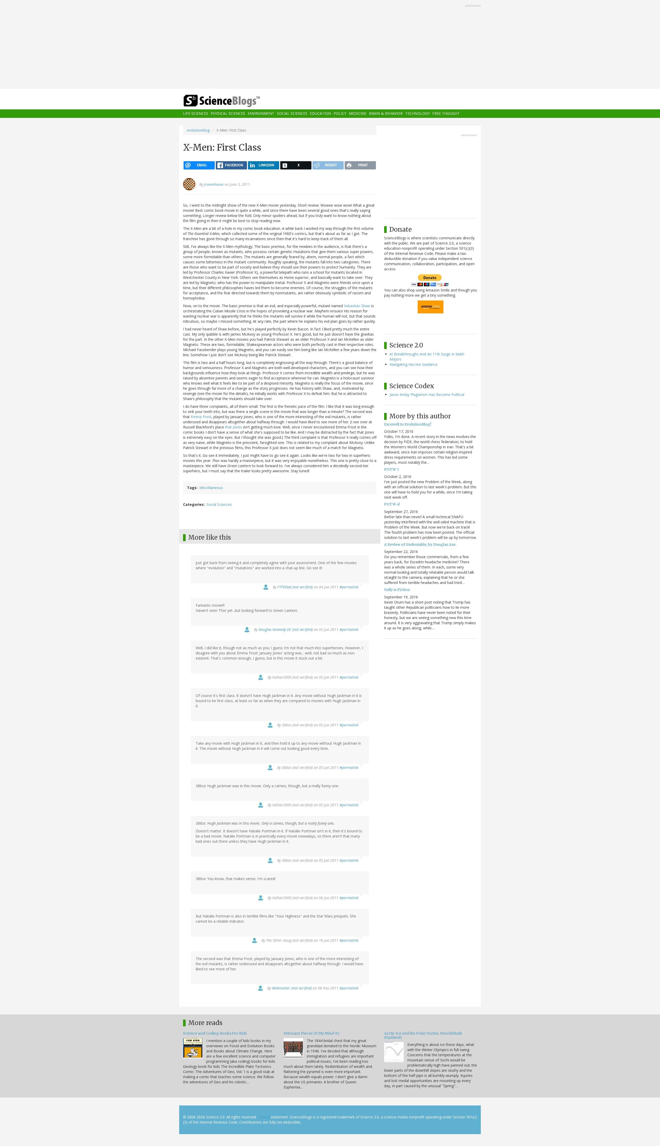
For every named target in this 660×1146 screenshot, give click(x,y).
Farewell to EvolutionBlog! (407, 424)
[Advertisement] (330, 45)
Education (320, 113)
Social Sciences (292, 113)
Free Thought (446, 113)
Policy (340, 113)
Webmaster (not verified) (292, 988)
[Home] (232, 101)
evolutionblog (198, 130)
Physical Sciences (228, 113)
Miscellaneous (211, 487)
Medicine (357, 113)
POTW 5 (391, 469)
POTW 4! (392, 504)
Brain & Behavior (386, 113)
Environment (261, 113)
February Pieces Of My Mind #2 (311, 1033)
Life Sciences (195, 113)
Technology (417, 113)
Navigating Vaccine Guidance (414, 364)
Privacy (264, 1117)
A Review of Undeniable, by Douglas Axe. (420, 544)
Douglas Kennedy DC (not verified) (286, 629)
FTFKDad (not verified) (295, 586)
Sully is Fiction (397, 589)
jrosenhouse (214, 184)
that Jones (233, 427)
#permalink (349, 586)
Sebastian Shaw (357, 305)
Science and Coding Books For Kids (215, 1033)
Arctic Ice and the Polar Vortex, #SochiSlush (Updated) (423, 1035)
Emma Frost (201, 416)
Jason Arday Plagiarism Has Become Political (427, 394)
